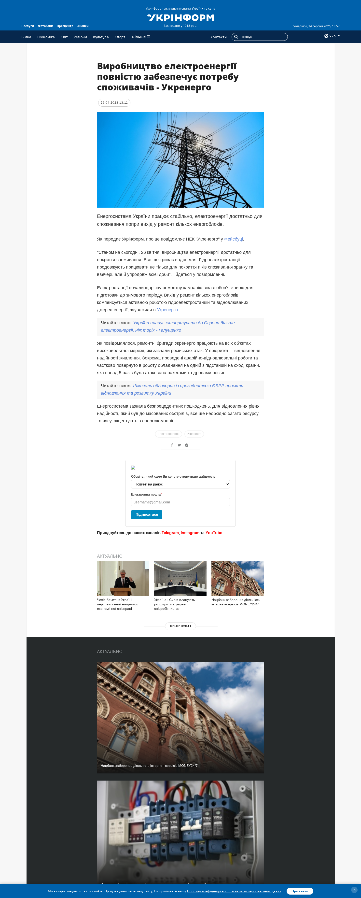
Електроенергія (169, 434)
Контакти (218, 37)
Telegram (170, 533)
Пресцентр (65, 26)
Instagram (190, 533)
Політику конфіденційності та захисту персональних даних (234, 891)
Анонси (83, 26)
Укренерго (167, 309)
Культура (101, 37)
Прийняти (300, 891)
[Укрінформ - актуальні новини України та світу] (180, 17)
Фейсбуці (233, 239)
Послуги (27, 26)
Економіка (46, 37)
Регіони (80, 37)
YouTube (214, 533)
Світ (64, 37)
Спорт (120, 37)
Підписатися (147, 514)
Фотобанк (45, 26)
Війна (26, 37)
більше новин (180, 626)
